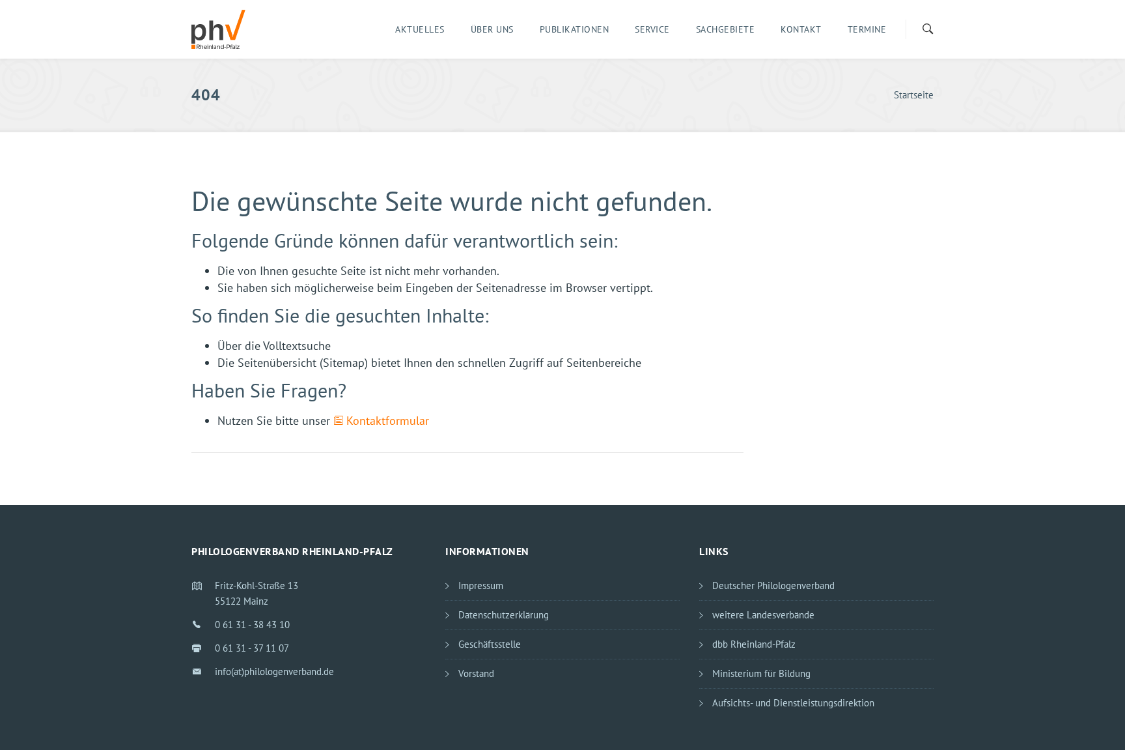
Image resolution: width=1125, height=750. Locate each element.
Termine (867, 29)
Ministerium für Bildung (761, 673)
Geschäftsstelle (489, 644)
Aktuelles (420, 29)
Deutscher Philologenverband (773, 585)
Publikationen (574, 29)
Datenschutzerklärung (503, 615)
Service (652, 29)
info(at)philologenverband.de (274, 671)
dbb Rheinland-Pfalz (754, 644)
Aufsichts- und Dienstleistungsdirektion (793, 703)
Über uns (492, 29)
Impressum (480, 585)
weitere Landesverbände (763, 615)
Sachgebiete (725, 29)
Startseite (914, 95)
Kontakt (801, 29)
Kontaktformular (387, 420)
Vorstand (476, 673)
